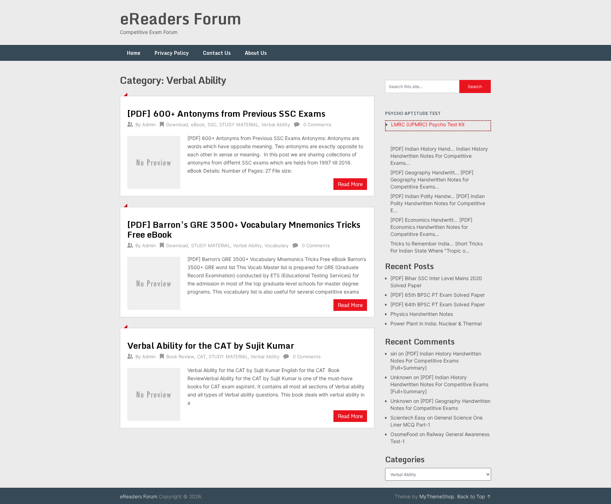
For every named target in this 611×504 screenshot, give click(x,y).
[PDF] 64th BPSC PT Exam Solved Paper (437, 304)
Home (133, 53)
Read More (350, 184)
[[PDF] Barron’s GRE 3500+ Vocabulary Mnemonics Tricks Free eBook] (153, 282)
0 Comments (317, 124)
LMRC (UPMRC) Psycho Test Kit (428, 124)
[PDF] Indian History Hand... (422, 149)
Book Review (180, 356)
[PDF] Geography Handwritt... (424, 172)
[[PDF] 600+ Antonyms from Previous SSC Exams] (153, 161)
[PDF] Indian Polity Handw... (422, 196)
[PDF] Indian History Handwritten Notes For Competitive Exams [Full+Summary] (435, 361)
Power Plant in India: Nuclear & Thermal (436, 323)
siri (393, 354)
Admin (149, 124)
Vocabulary (276, 245)
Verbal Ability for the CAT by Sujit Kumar (210, 345)
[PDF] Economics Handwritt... (424, 220)
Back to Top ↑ (474, 496)
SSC (212, 124)
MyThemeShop (436, 496)
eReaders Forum (180, 18)
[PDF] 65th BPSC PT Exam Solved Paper (437, 295)
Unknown (401, 377)
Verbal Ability (275, 124)
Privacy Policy (172, 53)
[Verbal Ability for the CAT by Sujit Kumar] (153, 393)
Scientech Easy (408, 418)
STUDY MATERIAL (238, 124)
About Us (256, 53)
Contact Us (217, 53)
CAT (201, 356)
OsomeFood (404, 434)
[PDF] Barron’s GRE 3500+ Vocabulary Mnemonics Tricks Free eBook (243, 229)
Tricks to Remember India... (422, 244)
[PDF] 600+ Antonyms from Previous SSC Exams (226, 113)
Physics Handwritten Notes (421, 314)
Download (177, 124)
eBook (198, 124)
